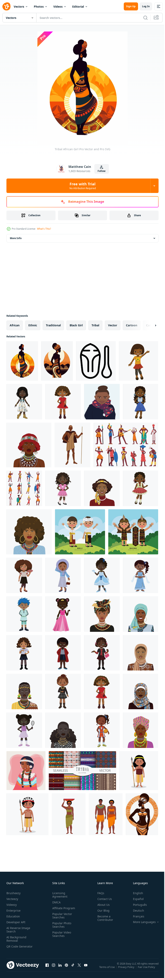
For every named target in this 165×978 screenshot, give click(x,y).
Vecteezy (12, 899)
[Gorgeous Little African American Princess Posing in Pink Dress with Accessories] (63, 614)
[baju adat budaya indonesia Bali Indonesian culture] (80, 531)
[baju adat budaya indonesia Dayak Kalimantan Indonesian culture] (133, 531)
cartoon (131, 325)
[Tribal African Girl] (22, 361)
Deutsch (135, 910)
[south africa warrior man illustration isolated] (72, 445)
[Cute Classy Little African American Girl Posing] (140, 401)
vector (112, 325)
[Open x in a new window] (79, 969)
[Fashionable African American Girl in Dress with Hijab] (63, 575)
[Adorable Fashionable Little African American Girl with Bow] (102, 691)
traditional (53, 325)
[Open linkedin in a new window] (60, 969)
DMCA (56, 902)
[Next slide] (149, 325)
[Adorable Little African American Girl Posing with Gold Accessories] (63, 691)
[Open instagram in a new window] (53, 969)
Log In (146, 6)
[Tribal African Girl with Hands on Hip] (142, 814)
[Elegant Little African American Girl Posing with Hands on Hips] (63, 488)
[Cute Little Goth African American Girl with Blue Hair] (24, 614)
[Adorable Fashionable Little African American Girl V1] (63, 401)
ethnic (32, 325)
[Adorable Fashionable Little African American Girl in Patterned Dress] (24, 401)
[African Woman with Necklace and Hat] (28, 445)
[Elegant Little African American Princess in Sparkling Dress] (140, 575)
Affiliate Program (63, 908)
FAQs (99, 893)
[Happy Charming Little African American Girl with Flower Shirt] (138, 361)
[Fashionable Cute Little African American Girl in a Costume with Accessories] (102, 575)
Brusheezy (13, 893)
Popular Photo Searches (61, 924)
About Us (102, 905)
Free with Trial (82, 186)
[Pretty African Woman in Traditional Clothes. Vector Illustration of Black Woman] (24, 691)
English (135, 893)
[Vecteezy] (6, 6)
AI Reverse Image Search (18, 929)
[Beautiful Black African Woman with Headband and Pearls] (102, 488)
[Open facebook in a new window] (47, 969)
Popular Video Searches (61, 934)
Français (135, 916)
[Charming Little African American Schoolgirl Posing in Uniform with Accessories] (24, 653)
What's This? (44, 228)
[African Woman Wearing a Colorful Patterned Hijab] (140, 691)
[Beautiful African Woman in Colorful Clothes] (140, 730)
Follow (101, 171)
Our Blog (102, 910)
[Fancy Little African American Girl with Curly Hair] (24, 575)
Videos (58, 6)
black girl (76, 325)
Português (137, 905)
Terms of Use (107, 969)
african (15, 325)
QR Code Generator (13, 948)
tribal (95, 325)
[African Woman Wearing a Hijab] (140, 653)
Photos (39, 6)
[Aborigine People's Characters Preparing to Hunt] (138, 770)
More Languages (141, 922)
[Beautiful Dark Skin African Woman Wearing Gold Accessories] (63, 730)
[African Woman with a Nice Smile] (140, 614)
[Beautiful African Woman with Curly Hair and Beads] (29, 531)
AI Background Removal (16, 938)
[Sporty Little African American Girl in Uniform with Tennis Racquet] (24, 730)
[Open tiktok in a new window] (72, 969)
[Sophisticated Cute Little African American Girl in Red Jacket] (63, 653)
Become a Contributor (103, 918)
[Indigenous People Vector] (25, 770)
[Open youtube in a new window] (85, 969)
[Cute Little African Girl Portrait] (102, 401)
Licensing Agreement (59, 894)
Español (135, 899)
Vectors (19, 6)
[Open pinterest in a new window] (66, 969)
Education (13, 916)
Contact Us (103, 899)
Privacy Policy (127, 969)
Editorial (78, 6)
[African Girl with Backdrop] (57, 361)
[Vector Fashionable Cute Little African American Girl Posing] (140, 488)
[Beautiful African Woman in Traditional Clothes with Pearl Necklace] (102, 614)
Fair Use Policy (147, 969)
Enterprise (13, 910)
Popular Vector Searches (61, 915)
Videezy (11, 905)
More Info (16, 238)
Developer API (15, 922)
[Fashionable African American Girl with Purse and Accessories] (102, 653)
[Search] (145, 17)
